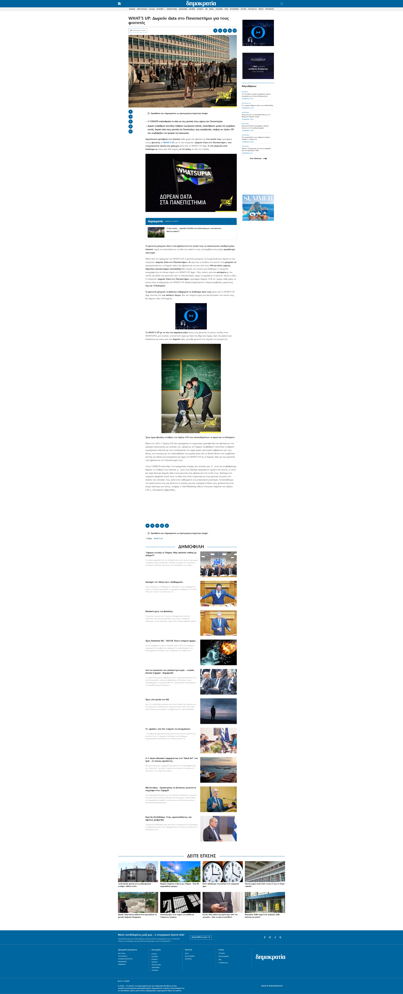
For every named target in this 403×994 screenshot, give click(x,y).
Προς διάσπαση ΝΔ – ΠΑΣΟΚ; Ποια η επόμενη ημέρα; (170, 641)
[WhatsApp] (230, 30)
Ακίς (220, 959)
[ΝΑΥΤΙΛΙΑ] (218, 770)
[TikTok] (275, 937)
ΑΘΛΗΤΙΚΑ (245, 112)
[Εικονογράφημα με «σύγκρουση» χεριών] (218, 652)
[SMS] (223, 902)
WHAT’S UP (158, 539)
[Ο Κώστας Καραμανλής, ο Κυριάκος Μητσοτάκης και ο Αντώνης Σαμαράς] (218, 682)
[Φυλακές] (180, 902)
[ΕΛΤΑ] (265, 902)
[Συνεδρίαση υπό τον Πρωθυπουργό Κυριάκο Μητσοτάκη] (218, 740)
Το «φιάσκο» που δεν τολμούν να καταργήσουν (167, 729)
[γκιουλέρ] (218, 564)
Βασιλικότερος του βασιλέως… (159, 611)
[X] (220, 30)
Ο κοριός (222, 953)
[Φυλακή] (265, 871)
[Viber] (225, 30)
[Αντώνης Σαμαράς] (218, 799)
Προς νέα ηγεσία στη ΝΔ (157, 700)
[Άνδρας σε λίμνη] (218, 711)
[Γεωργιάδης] (218, 593)
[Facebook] (215, 30)
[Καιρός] (180, 871)
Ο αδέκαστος (223, 963)
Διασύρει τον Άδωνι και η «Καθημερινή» (164, 582)
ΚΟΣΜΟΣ (245, 92)
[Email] (235, 30)
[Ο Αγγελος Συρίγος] (218, 623)
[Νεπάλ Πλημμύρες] (138, 902)
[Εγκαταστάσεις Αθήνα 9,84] (138, 871)
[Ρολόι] (223, 871)
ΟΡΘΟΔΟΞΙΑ (246, 103)
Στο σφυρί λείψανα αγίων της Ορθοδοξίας (257, 105)
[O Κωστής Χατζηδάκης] (218, 829)
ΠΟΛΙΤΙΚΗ (245, 123)
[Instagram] (270, 937)
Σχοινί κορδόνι (224, 956)
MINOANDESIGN (276, 986)
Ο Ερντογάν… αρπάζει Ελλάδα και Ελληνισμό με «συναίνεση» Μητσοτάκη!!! (194, 230)
